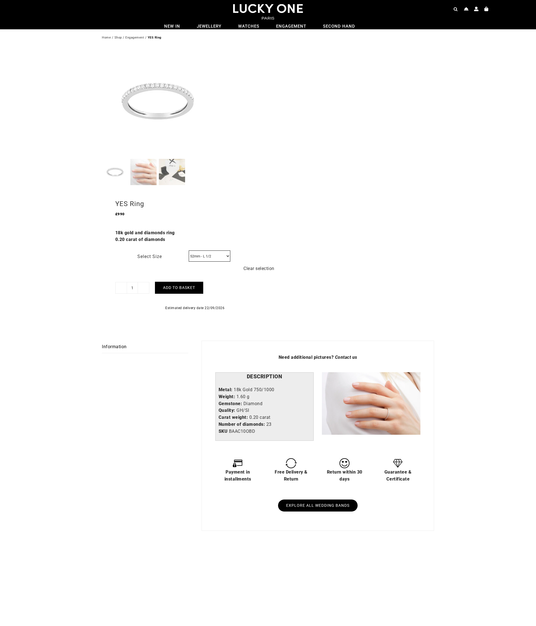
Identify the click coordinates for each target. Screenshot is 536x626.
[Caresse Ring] (340, 564)
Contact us (346, 357)
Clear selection (258, 268)
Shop (118, 37)
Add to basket (179, 287)
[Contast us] (466, 9)
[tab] (264, 377)
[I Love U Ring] (174, 564)
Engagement (134, 37)
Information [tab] (114, 346)
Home (106, 37)
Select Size (149, 256)
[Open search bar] (455, 9)
